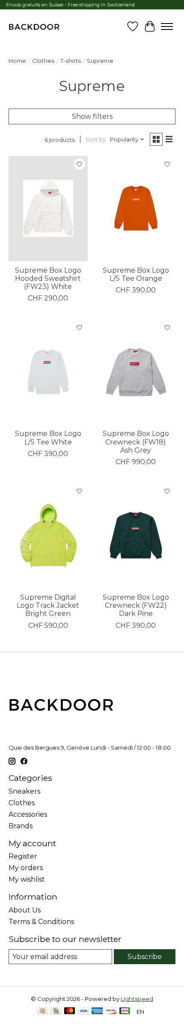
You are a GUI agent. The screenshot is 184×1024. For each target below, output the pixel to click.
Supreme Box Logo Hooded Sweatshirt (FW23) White (48, 278)
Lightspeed (137, 998)
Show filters (92, 116)
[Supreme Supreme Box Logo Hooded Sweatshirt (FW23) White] (48, 208)
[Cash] (42, 1011)
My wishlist (27, 879)
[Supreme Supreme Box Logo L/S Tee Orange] (135, 208)
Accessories (28, 814)
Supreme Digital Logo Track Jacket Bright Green (48, 605)
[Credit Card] (55, 1011)
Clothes (43, 60)
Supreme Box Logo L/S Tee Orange (136, 274)
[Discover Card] (110, 1011)
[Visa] (83, 1011)
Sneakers (24, 791)
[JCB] (125, 1011)
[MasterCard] (69, 1011)
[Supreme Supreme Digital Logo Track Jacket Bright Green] (48, 535)
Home (17, 60)
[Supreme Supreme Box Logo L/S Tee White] (48, 371)
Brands (21, 826)
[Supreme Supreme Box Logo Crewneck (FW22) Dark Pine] (135, 535)
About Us (25, 910)
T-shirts (70, 60)
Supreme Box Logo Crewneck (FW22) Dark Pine (136, 605)
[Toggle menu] (166, 26)
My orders (26, 868)
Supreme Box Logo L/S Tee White (48, 438)
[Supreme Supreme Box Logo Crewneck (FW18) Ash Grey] (135, 371)
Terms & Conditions (41, 922)
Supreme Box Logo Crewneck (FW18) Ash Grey (136, 442)
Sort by (96, 139)
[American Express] (97, 1011)
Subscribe (145, 957)
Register (23, 856)
